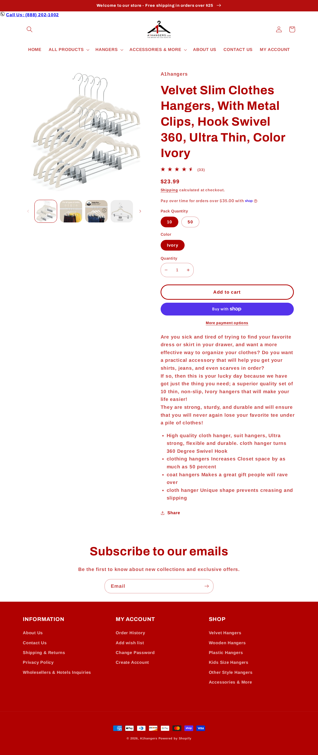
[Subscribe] (206, 586)
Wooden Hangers (227, 643)
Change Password (135, 652)
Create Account (132, 662)
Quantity (169, 258)
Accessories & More (230, 682)
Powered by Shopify (175, 738)
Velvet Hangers (225, 633)
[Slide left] (28, 211)
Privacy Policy (38, 662)
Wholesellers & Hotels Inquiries (57, 672)
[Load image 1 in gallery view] (46, 211)
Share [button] (173, 512)
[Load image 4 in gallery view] (122, 211)
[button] (29, 29)
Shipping (169, 190)
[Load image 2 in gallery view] (71, 211)
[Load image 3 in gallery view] (96, 211)
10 (169, 222)
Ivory (173, 245)
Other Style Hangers (231, 672)
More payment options (227, 323)
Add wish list (130, 643)
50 (190, 222)
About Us (33, 633)
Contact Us (35, 643)
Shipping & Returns (44, 652)
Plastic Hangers (226, 652)
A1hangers (148, 738)
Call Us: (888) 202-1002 (32, 14)
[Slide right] (140, 211)
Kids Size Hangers (228, 662)
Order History (130, 633)
